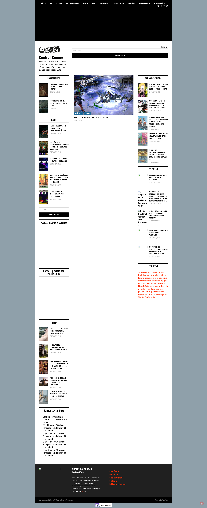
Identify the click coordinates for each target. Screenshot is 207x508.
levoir (149, 283)
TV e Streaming (72, 3)
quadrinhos (155, 291)
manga (153, 283)
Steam (145, 294)
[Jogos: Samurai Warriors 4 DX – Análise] (103, 95)
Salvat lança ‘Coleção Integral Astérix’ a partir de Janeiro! (55, 419)
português (141, 291)
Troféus (131, 3)
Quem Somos (114, 471)
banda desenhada (144, 275)
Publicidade (113, 474)
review (140, 294)
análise (153, 272)
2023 (94, 3)
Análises (78, 113)
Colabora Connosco (116, 477)
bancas (161, 272)
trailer (154, 294)
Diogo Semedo (48, 433)
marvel (158, 283)
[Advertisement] (103, 26)
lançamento (142, 283)
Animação (104, 3)
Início (43, 3)
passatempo (154, 286)
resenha (162, 291)
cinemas (153, 278)
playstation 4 (142, 289)
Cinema (59, 3)
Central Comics (51, 57)
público (148, 291)
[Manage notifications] (202, 503)
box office (141, 278)
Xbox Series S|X (150, 297)
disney (149, 280)
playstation (164, 286)
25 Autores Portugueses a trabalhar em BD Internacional (54, 428)
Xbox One (141, 297)
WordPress (165, 500)
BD (51, 3)
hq (162, 280)
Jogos (85, 3)
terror (150, 294)
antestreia (146, 272)
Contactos (113, 480)
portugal (160, 289)
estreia (154, 280)
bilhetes (163, 275)
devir (145, 280)
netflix (163, 283)
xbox (166, 294)
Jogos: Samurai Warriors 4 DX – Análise (91, 117)
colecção (159, 278)
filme (158, 280)
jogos (165, 280)
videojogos (160, 294)
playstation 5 (152, 289)
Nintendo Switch (144, 286)
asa (157, 272)
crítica (140, 280)
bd (151, 275)
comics (165, 278)
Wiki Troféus (159, 3)
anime (140, 272)
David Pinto (47, 416)
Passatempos (118, 3)
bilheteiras (156, 275)
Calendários (144, 3)
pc (159, 286)
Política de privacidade (117, 484)
